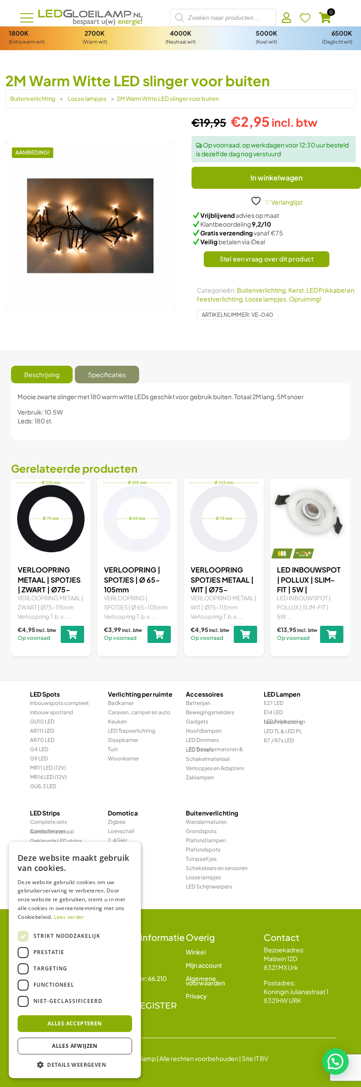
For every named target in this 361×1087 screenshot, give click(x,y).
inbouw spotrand (51, 712)
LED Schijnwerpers (209, 886)
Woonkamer (123, 758)
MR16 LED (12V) (48, 777)
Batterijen (198, 703)
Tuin (113, 749)
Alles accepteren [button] (75, 1023)
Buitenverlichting (32, 98)
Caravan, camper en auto (139, 712)
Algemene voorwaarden (205, 980)
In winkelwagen (276, 177)
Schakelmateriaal (208, 759)
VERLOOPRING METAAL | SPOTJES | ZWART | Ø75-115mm (49, 584)
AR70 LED (42, 740)
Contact (120, 952)
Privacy (196, 996)
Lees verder (69, 917)
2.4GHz (117, 840)
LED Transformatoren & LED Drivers (214, 749)
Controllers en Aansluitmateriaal (52, 831)
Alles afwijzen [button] (75, 1046)
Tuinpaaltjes (201, 859)
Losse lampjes (87, 98)
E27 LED (274, 703)
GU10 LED (42, 721)
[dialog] (75, 960)
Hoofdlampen (203, 730)
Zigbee (116, 822)
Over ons (121, 965)
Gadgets (197, 721)
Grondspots (201, 831)
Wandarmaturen (206, 822)
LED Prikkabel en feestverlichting (284, 721)
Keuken (117, 721)
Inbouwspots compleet (59, 703)
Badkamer (121, 703)
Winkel (196, 952)
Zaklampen (200, 777)
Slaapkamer (123, 740)
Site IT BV (255, 1058)
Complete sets (48, 822)
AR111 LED (42, 730)
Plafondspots (203, 849)
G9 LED (39, 758)
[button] (335, 1061)
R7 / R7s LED (279, 740)
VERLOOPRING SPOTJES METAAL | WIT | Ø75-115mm (222, 584)
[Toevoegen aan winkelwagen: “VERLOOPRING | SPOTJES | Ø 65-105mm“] (159, 634)
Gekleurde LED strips (56, 840)
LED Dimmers (202, 740)
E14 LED (273, 712)
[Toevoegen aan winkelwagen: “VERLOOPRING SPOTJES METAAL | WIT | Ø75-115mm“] (245, 634)
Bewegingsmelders (210, 712)
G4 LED (39, 749)
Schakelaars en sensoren (216, 868)
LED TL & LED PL (283, 731)
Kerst (296, 290)
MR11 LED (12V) (48, 767)
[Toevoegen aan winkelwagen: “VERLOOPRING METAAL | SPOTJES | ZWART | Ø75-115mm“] (72, 634)
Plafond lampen (206, 840)
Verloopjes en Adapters (215, 768)
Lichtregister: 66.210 (137, 978)
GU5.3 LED (43, 786)
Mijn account (204, 965)
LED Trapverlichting (131, 730)
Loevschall (121, 831)
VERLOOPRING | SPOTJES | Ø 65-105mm (132, 579)
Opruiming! (305, 299)
